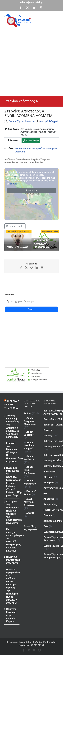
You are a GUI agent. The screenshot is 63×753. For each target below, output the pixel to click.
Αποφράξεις (50, 504)
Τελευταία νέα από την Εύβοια (11, 405)
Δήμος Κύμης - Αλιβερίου (29, 469)
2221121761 (37, 645)
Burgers (48, 430)
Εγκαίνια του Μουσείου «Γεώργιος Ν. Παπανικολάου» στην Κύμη (12, 452)
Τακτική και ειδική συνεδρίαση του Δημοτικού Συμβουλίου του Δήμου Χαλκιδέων (12, 426)
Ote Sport (48, 477)
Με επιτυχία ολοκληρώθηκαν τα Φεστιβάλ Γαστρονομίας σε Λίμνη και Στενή (12, 540)
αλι (45, 493)
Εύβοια (27, 413)
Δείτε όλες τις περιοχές (31, 528)
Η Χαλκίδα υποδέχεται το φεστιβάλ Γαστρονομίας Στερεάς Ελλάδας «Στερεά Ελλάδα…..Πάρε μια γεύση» (12, 481)
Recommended (14, 226)
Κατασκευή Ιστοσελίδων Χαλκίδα (24, 642)
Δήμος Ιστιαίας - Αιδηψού (29, 445)
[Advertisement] (31, 60)
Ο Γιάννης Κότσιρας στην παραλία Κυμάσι (11, 615)
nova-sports (50, 471)
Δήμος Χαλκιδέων (30, 482)
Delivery (48, 435)
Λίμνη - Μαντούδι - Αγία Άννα (30, 502)
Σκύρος (30, 512)
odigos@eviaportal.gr (31, 2)
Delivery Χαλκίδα (52, 460)
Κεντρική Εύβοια (30, 493)
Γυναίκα (48, 515)
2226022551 (32, 140)
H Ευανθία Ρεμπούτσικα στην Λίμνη (12, 559)
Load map (31, 190)
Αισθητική (49, 482)
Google (13, 183)
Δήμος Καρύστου (29, 458)
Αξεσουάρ (49, 499)
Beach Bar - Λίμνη (53, 424)
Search (31, 309)
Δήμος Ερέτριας (29, 433)
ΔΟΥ (46, 526)
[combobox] (31, 301)
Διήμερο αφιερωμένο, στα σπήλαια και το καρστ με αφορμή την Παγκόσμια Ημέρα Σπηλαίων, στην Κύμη (12, 586)
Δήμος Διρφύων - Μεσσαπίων (30, 421)
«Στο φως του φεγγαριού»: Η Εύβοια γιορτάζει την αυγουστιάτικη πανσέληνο (12, 512)
